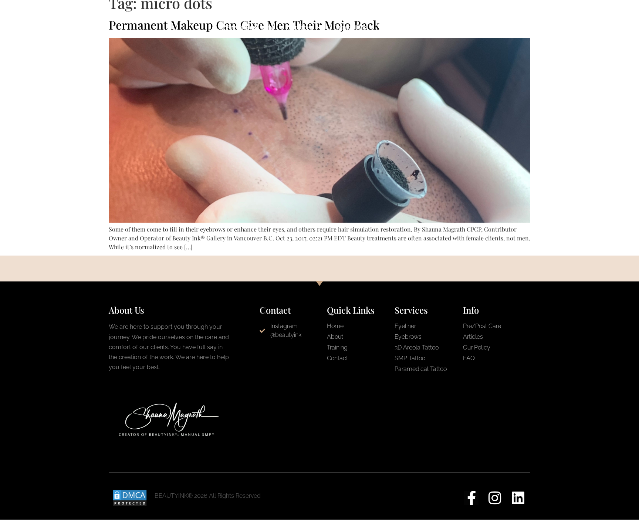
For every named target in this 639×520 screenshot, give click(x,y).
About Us (392, 27)
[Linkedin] (518, 498)
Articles (471, 27)
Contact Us (350, 27)
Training (432, 27)
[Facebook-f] (471, 498)
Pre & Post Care (250, 27)
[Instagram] (494, 498)
